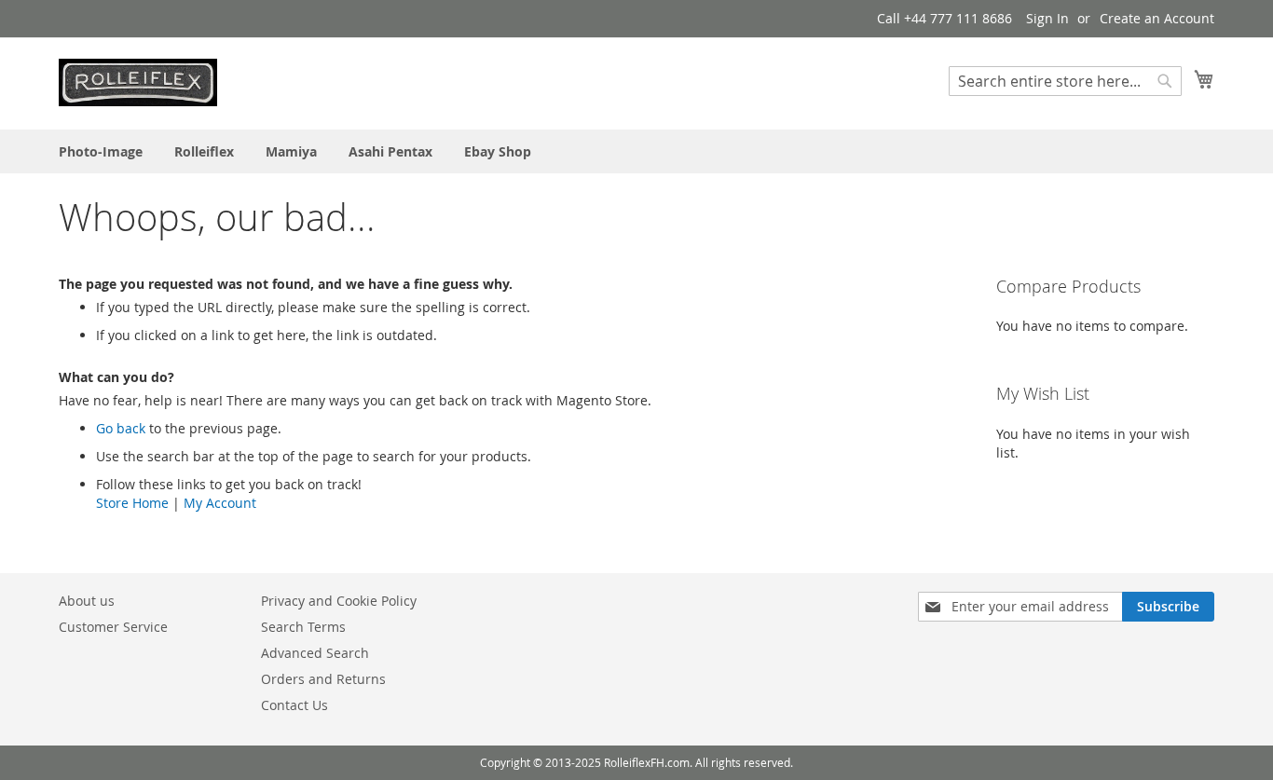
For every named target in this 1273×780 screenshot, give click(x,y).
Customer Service (113, 627)
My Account (220, 503)
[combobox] (1065, 81)
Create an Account (1157, 18)
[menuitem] (101, 151)
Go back (120, 428)
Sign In (1047, 18)
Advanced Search (315, 653)
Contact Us (294, 705)
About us (87, 600)
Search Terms (303, 627)
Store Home (132, 503)
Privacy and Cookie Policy (339, 600)
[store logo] (138, 82)
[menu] (636, 151)
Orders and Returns (323, 679)
